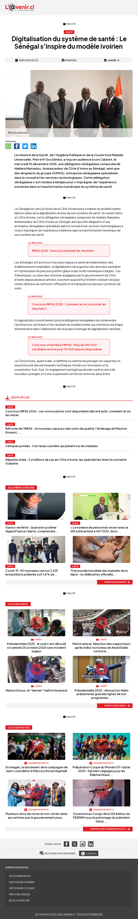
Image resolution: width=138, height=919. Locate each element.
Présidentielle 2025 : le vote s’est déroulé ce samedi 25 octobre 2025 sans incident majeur (36, 647)
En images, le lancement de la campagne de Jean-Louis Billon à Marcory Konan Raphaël (37, 769)
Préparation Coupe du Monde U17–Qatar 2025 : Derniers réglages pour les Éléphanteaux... (101, 771)
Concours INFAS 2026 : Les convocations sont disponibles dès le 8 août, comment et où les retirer (68, 413)
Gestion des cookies (21, 888)
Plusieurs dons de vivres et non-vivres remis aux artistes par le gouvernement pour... (37, 815)
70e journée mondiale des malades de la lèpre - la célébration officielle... (99, 572)
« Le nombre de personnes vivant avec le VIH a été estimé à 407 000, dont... (99, 529)
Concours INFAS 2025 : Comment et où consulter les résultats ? (69, 306)
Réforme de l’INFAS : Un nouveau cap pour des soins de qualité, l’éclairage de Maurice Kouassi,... (66, 430)
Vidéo (38, 639)
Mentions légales (19, 894)
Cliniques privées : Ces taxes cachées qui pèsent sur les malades (51, 446)
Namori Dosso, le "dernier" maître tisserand (36, 690)
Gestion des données (22, 882)
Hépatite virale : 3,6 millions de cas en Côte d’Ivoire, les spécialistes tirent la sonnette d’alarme (65, 461)
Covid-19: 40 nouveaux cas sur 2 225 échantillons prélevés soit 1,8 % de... (31, 572)
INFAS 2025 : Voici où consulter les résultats (63, 251)
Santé (10, 407)
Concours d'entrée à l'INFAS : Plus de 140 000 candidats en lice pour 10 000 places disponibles (67, 347)
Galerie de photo (38, 763)
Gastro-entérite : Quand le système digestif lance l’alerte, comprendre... (31, 529)
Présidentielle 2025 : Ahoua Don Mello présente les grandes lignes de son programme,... (101, 694)
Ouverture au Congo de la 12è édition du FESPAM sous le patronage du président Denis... (101, 817)
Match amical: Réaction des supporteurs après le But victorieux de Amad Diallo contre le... (101, 647)
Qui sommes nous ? (20, 876)
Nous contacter (19, 900)
